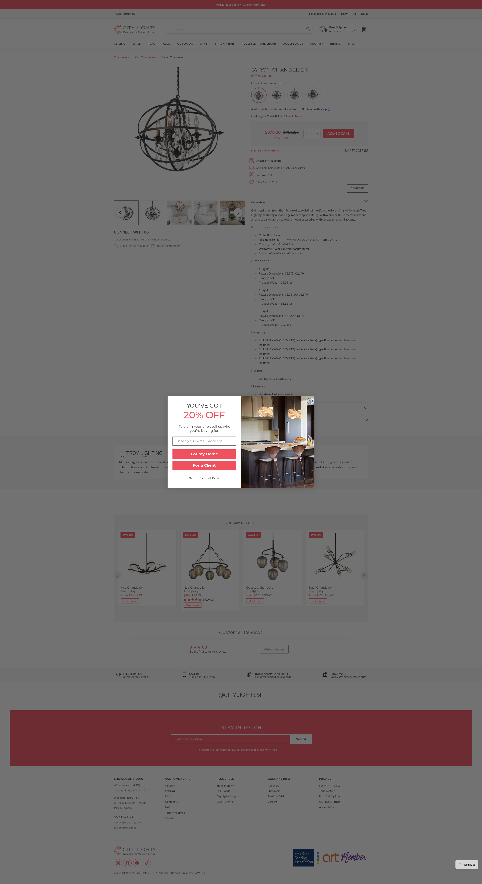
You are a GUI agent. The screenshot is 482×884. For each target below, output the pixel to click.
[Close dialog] (310, 401)
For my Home (204, 454)
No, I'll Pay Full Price (204, 477)
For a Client (204, 465)
